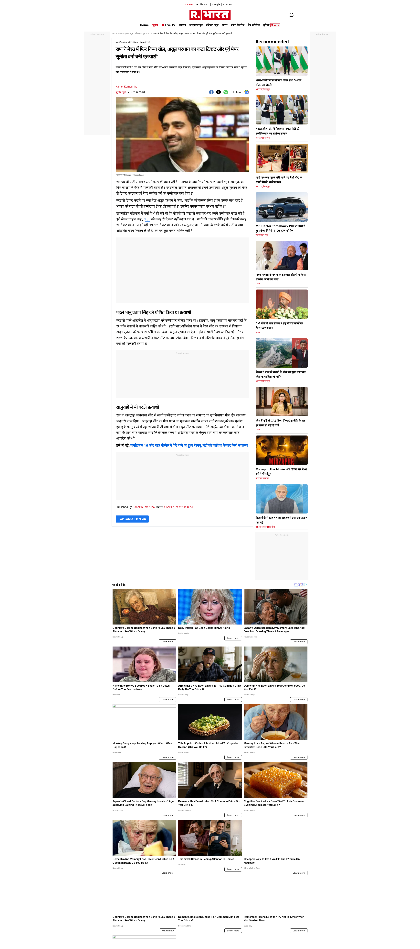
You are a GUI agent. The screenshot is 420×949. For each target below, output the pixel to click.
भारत (258, 283)
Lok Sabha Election (132, 519)
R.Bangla (216, 4)
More (273, 25)
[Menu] (290, 15)
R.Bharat (189, 4)
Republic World (202, 4)
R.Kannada (227, 4)
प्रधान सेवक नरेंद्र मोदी (265, 527)
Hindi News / (118, 33)
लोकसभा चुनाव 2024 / (144, 33)
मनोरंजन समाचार (262, 478)
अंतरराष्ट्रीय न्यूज (263, 89)
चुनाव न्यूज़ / (130, 33)
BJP (147, 218)
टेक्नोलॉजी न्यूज (262, 235)
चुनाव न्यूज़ (121, 92)
